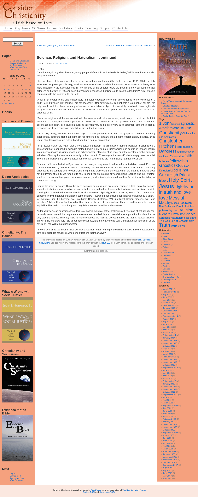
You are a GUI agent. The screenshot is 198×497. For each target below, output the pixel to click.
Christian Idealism (170, 106)
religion (186, 210)
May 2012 (167, 373)
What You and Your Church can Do (18, 68)
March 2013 (168, 354)
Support (105, 28)
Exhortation (177, 156)
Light (179, 187)
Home (7, 28)
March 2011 (168, 403)
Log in (12, 474)
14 (26, 89)
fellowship (179, 161)
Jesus (166, 186)
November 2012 (170, 362)
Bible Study (168, 239)
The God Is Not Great (172, 220)
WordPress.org (16, 480)
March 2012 (168, 378)
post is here (61, 63)
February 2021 (169, 292)
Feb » (11, 103)
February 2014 (169, 335)
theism (190, 220)
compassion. (185, 146)
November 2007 (170, 460)
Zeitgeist (166, 282)
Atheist (178, 128)
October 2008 (169, 430)
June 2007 (167, 473)
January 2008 (169, 454)
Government (168, 252)
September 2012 (170, 368)
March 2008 (168, 449)
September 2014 (170, 316)
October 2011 (169, 392)
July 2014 (167, 322)
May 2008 (167, 443)
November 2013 (170, 343)
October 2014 (169, 313)
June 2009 (167, 411)
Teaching (91, 28)
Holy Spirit (180, 180)
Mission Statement (18, 63)
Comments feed (17, 478)
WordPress (96, 490)
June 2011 (167, 397)
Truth (164, 225)
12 (17, 89)
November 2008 (170, 427)
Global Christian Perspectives (176, 108)
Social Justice (169, 274)
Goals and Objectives (19, 61)
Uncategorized (169, 280)
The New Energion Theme (134, 490)
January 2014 (169, 338)
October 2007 (169, 462)
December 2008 (170, 424)
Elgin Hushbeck (185, 151)
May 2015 (167, 300)
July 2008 (167, 438)
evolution (164, 156)
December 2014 (170, 311)
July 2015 (167, 294)
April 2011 (167, 400)
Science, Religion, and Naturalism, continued (129, 45)
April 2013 (167, 351)
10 (9, 89)
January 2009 (169, 422)
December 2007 (170, 457)
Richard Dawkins (171, 214)
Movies (166, 263)
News (26, 28)
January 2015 (169, 308)
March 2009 (168, 416)
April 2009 (167, 414)
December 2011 (170, 386)
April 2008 (167, 446)
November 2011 (170, 389)
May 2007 (167, 476)
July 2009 (167, 408)
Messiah (177, 198)
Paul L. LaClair (185, 206)
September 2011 (170, 395)
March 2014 (168, 332)
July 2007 (167, 470)
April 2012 (167, 376)
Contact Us (120, 28)
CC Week (38, 28)
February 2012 (169, 381)
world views (178, 225)
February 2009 (169, 419)
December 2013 (170, 340)
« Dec (4, 103)
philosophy (165, 210)
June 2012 (167, 370)
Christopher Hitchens (171, 143)
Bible (187, 128)
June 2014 (167, 324)
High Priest (180, 174)
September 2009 (170, 405)
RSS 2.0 (106, 243)
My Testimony (16, 65)
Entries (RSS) (89, 492)
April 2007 (167, 478)
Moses (175, 202)
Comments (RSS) (107, 492)
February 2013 (169, 357)
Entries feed (15, 476)
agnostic (187, 123)
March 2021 (168, 289)
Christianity (170, 132)
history (163, 180)
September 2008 (170, 432)
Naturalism (186, 202)
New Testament (167, 206)
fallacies (164, 161)
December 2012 (170, 359)
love (163, 198)
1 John (165, 123)
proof (176, 210)
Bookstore (66, 28)
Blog (17, 28)
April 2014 (167, 330)
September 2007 (170, 465)
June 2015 (167, 297)
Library (52, 28)
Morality (165, 203)
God (179, 165)
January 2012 (169, 384)
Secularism (190, 218)
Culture (166, 247)
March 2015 (168, 303)
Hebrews (167, 255)
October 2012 (169, 365)
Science (189, 214)
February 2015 (169, 305)
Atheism (166, 128)
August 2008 (168, 435)
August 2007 (168, 468)
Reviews (166, 266)
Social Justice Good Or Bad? (176, 116)
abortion (176, 124)
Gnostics (167, 165)
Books (78, 28)
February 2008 (169, 451)
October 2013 (169, 346)
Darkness (168, 151)
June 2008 (167, 441)
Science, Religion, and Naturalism (56, 45)
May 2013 (167, 349)
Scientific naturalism (171, 217)
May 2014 (167, 327)
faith (188, 155)
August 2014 (168, 319)
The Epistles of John (172, 277)
